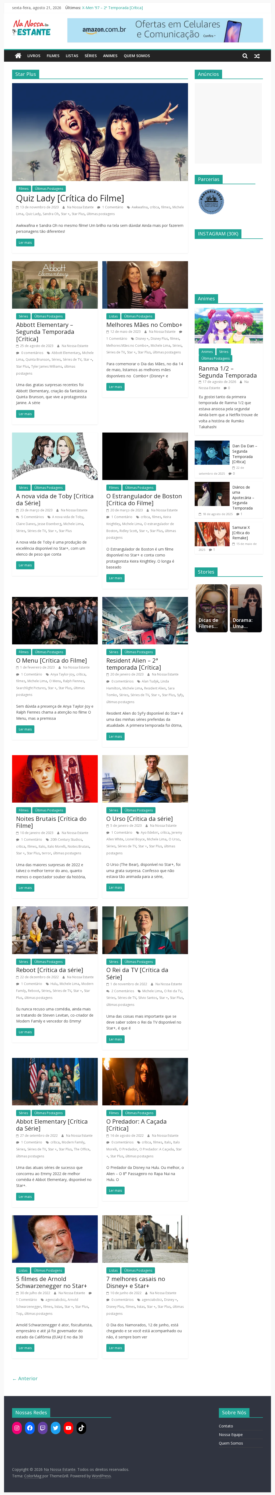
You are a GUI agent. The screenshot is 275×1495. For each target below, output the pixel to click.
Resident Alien (155, 688)
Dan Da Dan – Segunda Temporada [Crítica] (244, 453)
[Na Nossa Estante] (18, 55)
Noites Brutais (78, 846)
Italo (42, 846)
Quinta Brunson (37, 359)
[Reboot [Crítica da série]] (55, 910)
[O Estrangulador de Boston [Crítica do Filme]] (145, 436)
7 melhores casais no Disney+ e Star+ (135, 1282)
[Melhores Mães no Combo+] (145, 264)
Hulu (53, 983)
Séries (91, 55)
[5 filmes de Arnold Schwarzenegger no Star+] (55, 1218)
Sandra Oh (51, 214)
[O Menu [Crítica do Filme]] (55, 600)
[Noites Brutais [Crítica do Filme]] (55, 758)
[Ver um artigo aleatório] (257, 55)
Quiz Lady (33, 214)
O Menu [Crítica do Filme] (51, 660)
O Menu (55, 681)
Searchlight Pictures (31, 688)
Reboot (33, 990)
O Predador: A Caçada (156, 1149)
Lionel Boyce (135, 839)
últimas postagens (101, 214)
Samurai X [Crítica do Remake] (241, 532)
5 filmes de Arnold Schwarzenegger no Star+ (51, 1282)
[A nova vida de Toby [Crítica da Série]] (55, 436)
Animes (110, 55)
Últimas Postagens (49, 188)
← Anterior (25, 1378)
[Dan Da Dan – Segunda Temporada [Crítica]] (212, 443)
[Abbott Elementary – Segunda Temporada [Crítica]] (55, 264)
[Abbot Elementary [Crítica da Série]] (55, 1061)
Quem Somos (137, 55)
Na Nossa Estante (81, 207)
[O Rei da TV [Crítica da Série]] (145, 910)
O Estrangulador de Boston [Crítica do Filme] (144, 499)
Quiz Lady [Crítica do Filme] (70, 198)
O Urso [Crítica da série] (139, 818)
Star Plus (78, 214)
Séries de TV (72, 359)
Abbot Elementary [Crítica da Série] (52, 1124)
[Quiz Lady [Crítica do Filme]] (100, 86)
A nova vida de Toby (67, 517)
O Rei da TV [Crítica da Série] (137, 973)
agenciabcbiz (55, 1299)
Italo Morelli (57, 846)
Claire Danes (25, 524)
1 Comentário (112, 207)
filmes (165, 207)
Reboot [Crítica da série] (49, 970)
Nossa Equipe (231, 1434)
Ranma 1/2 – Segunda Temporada (228, 371)
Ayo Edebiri (149, 832)
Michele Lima (160, 345)
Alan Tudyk (150, 681)
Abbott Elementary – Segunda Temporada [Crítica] (45, 331)
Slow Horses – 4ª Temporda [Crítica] (113, 7)
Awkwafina (140, 207)
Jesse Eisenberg (49, 524)
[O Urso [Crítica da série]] (145, 758)
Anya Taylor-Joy (62, 674)
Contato (226, 1425)
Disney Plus (159, 338)
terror (46, 853)
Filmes (53, 55)
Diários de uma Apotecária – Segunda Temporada (243, 498)
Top (19, 1313)
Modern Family (73, 1142)
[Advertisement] (228, 123)
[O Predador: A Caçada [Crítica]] (145, 1061)
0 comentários (31, 352)
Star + (65, 214)
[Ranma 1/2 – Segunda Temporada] (229, 310)
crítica (154, 207)
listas (58, 1306)
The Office (81, 1149)
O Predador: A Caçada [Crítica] (136, 1124)
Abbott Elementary (66, 352)
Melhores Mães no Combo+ (144, 324)
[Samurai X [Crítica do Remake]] (212, 524)
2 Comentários (122, 991)
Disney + (142, 338)
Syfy (180, 695)
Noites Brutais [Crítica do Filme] (51, 821)
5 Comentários (32, 517)
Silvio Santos (147, 997)
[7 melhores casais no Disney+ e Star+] (145, 1218)
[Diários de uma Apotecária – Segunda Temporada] (212, 484)
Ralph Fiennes (73, 681)
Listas (72, 55)
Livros (33, 55)
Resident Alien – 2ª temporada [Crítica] (133, 663)
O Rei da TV (173, 991)
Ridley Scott (128, 531)
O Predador (128, 1149)
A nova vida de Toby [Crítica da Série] (55, 499)
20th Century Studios (66, 839)
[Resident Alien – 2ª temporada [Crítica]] (145, 600)
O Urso (174, 839)
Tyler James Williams (46, 366)
